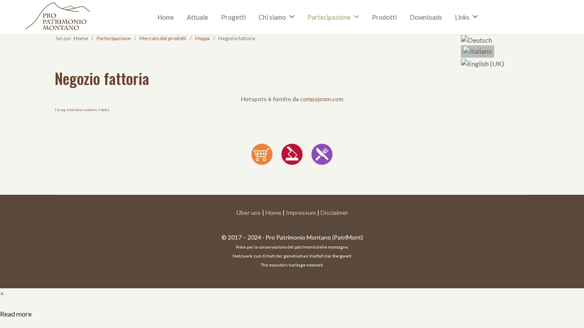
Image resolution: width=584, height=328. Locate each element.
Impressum (301, 212)
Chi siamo (272, 17)
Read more (16, 314)
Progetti (233, 17)
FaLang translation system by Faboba (82, 110)
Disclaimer (334, 212)
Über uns (248, 212)
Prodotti (384, 17)
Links (462, 17)
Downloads (426, 17)
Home (165, 17)
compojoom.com (321, 98)
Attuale (197, 17)
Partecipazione (329, 17)
